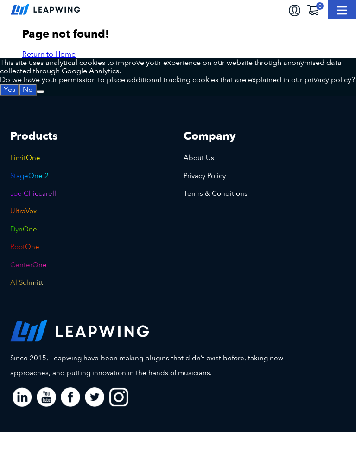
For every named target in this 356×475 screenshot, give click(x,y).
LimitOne (25, 157)
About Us (199, 157)
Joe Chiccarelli (34, 193)
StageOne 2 (29, 175)
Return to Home (49, 54)
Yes (9, 89)
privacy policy (328, 80)
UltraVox (23, 211)
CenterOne (28, 265)
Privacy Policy (205, 175)
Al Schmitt (26, 282)
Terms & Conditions (216, 193)
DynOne (23, 229)
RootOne (24, 246)
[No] (40, 91)
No (28, 89)
